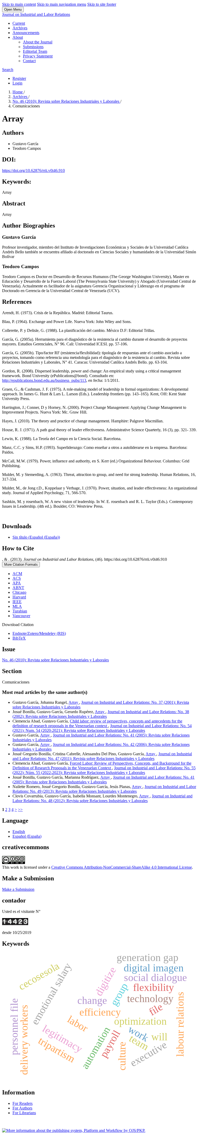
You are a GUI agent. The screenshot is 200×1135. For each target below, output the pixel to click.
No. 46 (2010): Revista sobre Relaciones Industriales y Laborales (66, 101)
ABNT (18, 587)
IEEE (17, 601)
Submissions (33, 46)
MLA (17, 606)
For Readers (22, 1103)
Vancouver (21, 616)
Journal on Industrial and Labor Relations (36, 14)
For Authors (22, 1108)
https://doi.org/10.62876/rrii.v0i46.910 (33, 170)
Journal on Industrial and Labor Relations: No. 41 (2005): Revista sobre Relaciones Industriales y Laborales (103, 779)
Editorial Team (35, 51)
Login (17, 83)
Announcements (25, 32)
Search (7, 69)
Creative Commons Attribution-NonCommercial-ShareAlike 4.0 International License (121, 867)
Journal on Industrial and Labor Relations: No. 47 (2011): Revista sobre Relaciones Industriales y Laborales (102, 756)
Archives (19, 28)
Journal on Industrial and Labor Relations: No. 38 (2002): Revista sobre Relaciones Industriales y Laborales (100, 714)
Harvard (19, 597)
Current (18, 23)
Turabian (19, 611)
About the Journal (37, 42)
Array (73, 702)
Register (19, 78)
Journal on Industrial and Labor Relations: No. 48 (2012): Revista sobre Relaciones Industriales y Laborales (102, 798)
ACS (16, 578)
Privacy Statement (38, 56)
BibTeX (19, 638)
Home (18, 92)
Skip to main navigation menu (61, 4)
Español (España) (26, 836)
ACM (17, 573)
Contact (29, 61)
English (18, 831)
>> (20, 809)
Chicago (19, 592)
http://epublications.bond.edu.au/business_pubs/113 (44, 380)
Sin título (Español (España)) (36, 537)
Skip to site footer (101, 4)
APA (16, 583)
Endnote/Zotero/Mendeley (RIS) (39, 633)
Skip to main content (19, 4)
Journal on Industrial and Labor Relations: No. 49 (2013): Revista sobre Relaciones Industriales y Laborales (104, 789)
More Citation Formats (21, 564)
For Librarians (24, 1113)
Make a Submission (18, 889)
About (17, 37)
